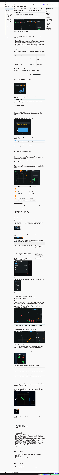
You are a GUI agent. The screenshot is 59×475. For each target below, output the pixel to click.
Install (41, 4)
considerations (17, 31)
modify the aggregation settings (37, 74)
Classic (44, 4)
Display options (20, 193)
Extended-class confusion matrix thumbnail (23, 200)
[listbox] (50, 472)
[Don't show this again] (53, 0)
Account (38, 4)
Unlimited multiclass (32, 64)
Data (6, 6)
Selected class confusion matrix (21, 198)
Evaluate (7, 12)
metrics (36, 240)
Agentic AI (10, 4)
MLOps (18, 6)
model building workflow (28, 70)
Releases (31, 4)
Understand (7, 27)
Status (12, 472)
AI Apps (12, 6)
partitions (41, 222)
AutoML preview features (9, 37)
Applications (18, 4)
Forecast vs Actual (9, 19)
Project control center (8, 39)
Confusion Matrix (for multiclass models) (9, 17)
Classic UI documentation (17, 8)
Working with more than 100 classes (19, 425)
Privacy (8, 472)
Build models (7, 10)
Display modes (19, 191)
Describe (7, 28)
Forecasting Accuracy (9, 18)
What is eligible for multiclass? (19, 99)
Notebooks (21, 6)
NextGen (14, 4)
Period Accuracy (9, 21)
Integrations (25, 6)
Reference (34, 4)
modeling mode (32, 102)
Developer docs (27, 4)
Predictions (15, 6)
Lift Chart (8, 20)
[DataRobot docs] (8, 3)
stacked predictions (35, 445)
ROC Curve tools (9, 23)
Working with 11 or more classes (19, 424)
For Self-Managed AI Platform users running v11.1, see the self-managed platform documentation (49, 9)
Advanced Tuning (9, 15)
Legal (6, 472)
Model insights (7, 11)
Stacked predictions (17, 454)
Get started (6, 4)
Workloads (22, 4)
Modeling (9, 6)
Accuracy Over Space (9, 13)
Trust (10, 472)
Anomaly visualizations (9, 16)
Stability (8, 25)
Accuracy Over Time (9, 14)
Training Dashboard (9, 26)
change (25, 102)
